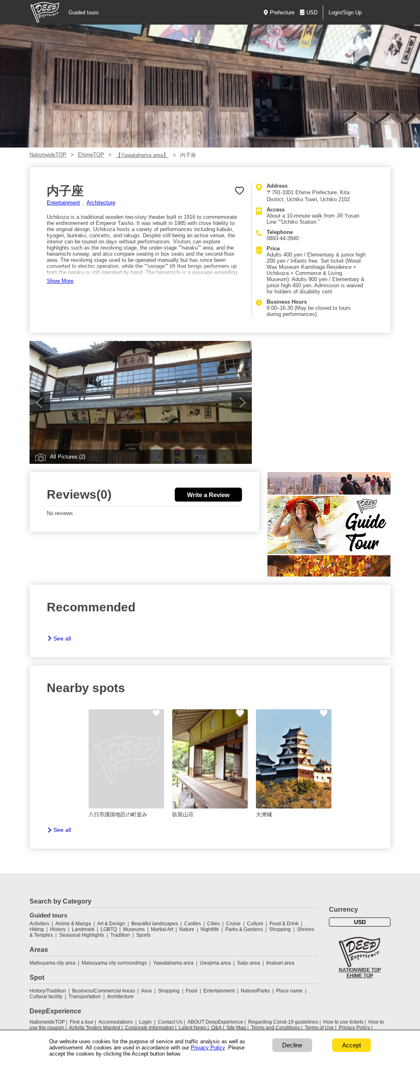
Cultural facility (46, 996)
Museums (134, 929)
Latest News (192, 1028)
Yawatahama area (173, 963)
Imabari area (280, 963)
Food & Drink (284, 923)
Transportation (84, 996)
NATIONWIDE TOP (360, 970)
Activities (39, 923)
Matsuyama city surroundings (114, 963)
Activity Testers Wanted (94, 1028)
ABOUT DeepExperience (215, 1022)
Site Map (236, 1028)
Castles (192, 923)
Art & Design (111, 923)
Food (191, 991)
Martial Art (162, 929)
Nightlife (210, 929)
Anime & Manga (73, 923)
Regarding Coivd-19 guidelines (283, 1022)
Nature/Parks (255, 991)
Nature (186, 929)
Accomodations (115, 1022)
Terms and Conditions (275, 1028)
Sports (143, 935)
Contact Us (170, 1022)
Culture (255, 923)
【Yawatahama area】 (142, 155)
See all (62, 638)
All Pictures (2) (67, 457)
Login (145, 1022)
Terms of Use (319, 1028)
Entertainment (63, 203)
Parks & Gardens (244, 929)
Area (146, 991)
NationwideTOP (48, 155)
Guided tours (83, 12)
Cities (213, 923)
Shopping (280, 929)
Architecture (101, 203)
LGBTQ (108, 929)
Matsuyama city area (52, 963)
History (58, 929)
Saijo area (248, 963)
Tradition (120, 935)
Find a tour (82, 1022)
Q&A (216, 1028)
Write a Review (208, 494)
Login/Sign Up (345, 12)
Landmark (83, 929)
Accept (351, 1045)
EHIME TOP (360, 976)
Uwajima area (215, 963)
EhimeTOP (91, 155)
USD (311, 12)
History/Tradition (48, 991)
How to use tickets (343, 1022)
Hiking (37, 929)
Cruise (233, 923)
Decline (292, 1045)
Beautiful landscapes (154, 923)
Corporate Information (149, 1028)
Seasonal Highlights (81, 935)
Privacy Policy (354, 1028)
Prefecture (282, 12)
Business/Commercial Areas (103, 991)
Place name (290, 991)
